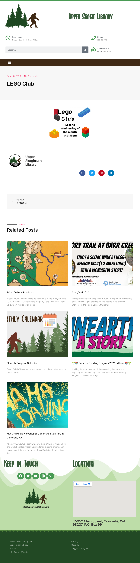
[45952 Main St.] (93, 49)
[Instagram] (43, 476)
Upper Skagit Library (91, 16)
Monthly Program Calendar (22, 363)
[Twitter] (28, 476)
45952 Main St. (103, 48)
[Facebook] (20, 476)
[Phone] (93, 38)
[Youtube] (35, 476)
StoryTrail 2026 (80, 292)
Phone (100, 37)
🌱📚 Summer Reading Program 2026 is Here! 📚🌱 (101, 363)
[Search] (85, 49)
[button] (9, 62)
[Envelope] (50, 476)
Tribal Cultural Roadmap (21, 292)
